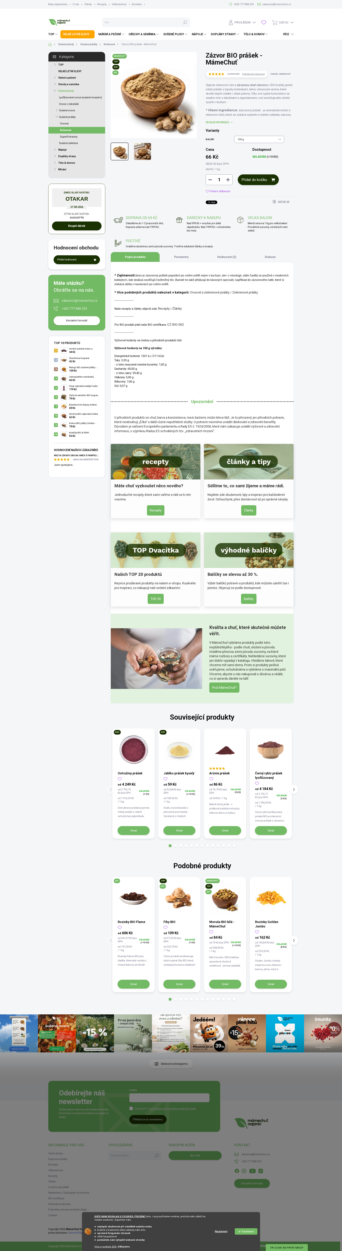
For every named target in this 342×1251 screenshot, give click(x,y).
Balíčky (249, 599)
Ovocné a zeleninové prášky (210, 292)
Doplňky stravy (67, 156)
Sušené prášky (67, 117)
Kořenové (65, 130)
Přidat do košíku (254, 180)
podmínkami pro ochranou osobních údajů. (172, 1108)
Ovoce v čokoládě (69, 104)
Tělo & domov (66, 162)
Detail (133, 830)
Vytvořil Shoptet (77, 1232)
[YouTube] (252, 1170)
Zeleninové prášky (245, 292)
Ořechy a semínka (68, 84)
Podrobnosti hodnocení (253, 74)
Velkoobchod (119, 4)
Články (88, 4)
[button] (170, 845)
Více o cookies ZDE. (105, 1246)
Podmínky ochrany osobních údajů (67, 1209)
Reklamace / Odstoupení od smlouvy (68, 1192)
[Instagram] (244, 1170)
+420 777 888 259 (74, 308)
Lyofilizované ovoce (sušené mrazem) (80, 97)
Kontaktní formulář (76, 320)
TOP (61, 64)
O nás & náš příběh (58, 1187)
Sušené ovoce (67, 110)
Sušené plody (66, 90)
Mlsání (62, 169)
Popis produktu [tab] (135, 257)
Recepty (102, 4)
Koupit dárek (76, 226)
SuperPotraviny (68, 136)
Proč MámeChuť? (224, 687)
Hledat (185, 22)
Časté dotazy (55, 1153)
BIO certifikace (56, 1198)
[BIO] (133, 898)
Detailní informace (217, 122)
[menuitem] (53, 34)
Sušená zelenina (68, 143)
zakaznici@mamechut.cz (80, 300)
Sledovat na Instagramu (174, 1063)
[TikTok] (260, 1170)
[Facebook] (237, 1170)
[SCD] (133, 749)
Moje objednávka (57, 4)
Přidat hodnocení (66, 259)
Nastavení (221, 1231)
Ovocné (64, 123)
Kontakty (137, 4)
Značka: (280, 74)
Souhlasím (248, 1231)
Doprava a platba (57, 1159)
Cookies (52, 1215)
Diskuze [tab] (270, 257)
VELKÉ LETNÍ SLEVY (69, 71)
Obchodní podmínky (59, 1204)
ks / (195, 1155)
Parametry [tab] (181, 257)
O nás (76, 4)
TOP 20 (156, 599)
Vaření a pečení (67, 77)
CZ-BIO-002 (175, 324)
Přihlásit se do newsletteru (148, 1119)
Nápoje (62, 149)
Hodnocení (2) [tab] (226, 257)
